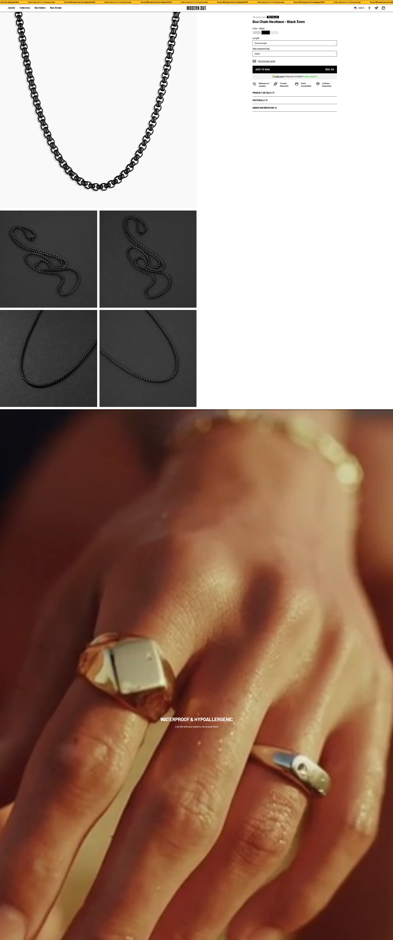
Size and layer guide (266, 61)
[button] (11, 8)
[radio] (257, 33)
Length (256, 38)
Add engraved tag (261, 48)
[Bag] (383, 8)
